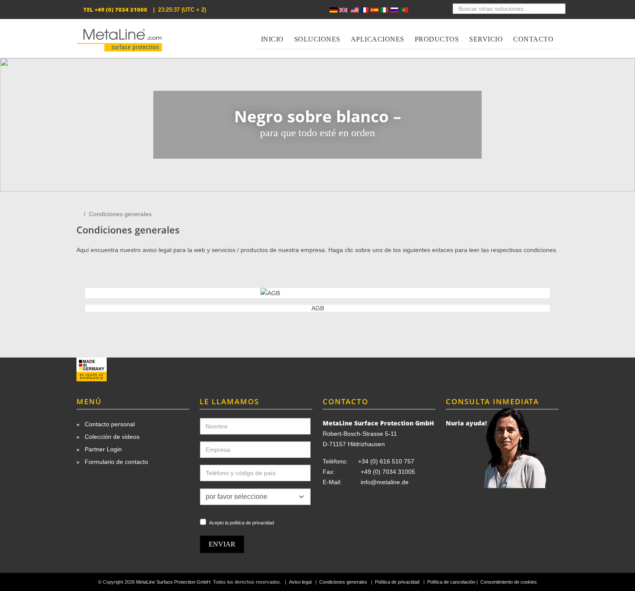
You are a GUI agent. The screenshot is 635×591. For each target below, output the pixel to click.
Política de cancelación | (453, 582)
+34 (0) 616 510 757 (386, 461)
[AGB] (317, 293)
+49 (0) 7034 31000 (121, 9)
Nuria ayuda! (466, 423)
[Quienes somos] (132, 370)
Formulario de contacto (115, 461)
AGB (317, 308)
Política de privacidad (397, 582)
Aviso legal (300, 582)
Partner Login (102, 449)
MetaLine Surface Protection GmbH (173, 582)
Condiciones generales (343, 582)
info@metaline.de (385, 482)
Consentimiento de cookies (508, 582)
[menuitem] (272, 34)
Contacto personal (109, 424)
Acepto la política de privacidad (241, 522)
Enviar (222, 544)
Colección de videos (111, 436)
